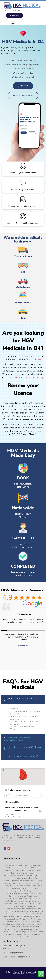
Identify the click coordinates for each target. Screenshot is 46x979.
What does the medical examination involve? (17, 738)
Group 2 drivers (33, 359)
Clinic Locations (11, 858)
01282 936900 (24, 957)
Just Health (29, 974)
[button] (13, 23)
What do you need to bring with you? (21, 699)
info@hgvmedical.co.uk (18, 953)
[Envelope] (8, 848)
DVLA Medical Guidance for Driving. (26, 377)
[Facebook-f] (5, 848)
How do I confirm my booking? (23, 756)
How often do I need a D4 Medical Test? (22, 748)
